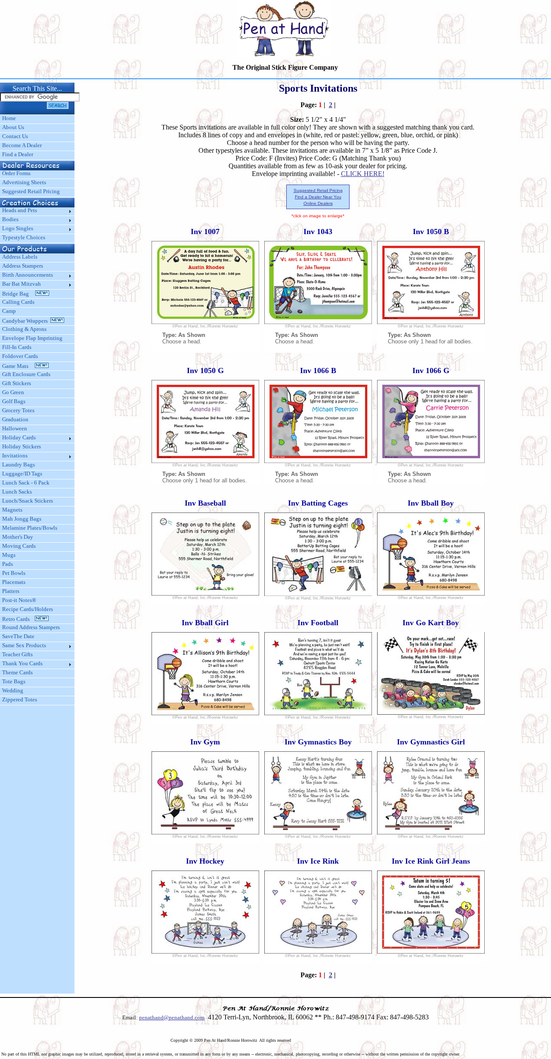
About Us (13, 127)
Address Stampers (22, 265)
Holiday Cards (19, 437)
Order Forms (16, 173)
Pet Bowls (13, 573)
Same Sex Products (24, 645)
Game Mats (18, 366)
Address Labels (19, 256)
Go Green (13, 392)
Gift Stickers (16, 383)
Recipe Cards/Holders (27, 609)
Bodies (10, 219)
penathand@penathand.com (171, 1017)
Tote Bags (13, 681)
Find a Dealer (17, 154)
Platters (10, 591)
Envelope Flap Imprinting (32, 338)
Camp (9, 311)
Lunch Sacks (17, 491)
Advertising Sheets (24, 182)
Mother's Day (17, 537)
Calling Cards (18, 302)
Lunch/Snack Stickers (27, 500)
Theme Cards (17, 672)
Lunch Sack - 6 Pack (26, 482)
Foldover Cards (20, 356)
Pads (7, 564)
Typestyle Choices (23, 237)
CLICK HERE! (362, 173)
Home (9, 118)
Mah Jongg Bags (21, 519)
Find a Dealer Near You (318, 197)
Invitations (15, 455)
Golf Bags (13, 401)
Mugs (8, 555)
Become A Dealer (22, 145)
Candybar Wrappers (26, 321)
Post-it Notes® (19, 600)
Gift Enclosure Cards (26, 374)
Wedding (12, 690)
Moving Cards (19, 546)
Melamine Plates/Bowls (29, 528)
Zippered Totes (19, 699)
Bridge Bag (18, 293)
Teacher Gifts (17, 654)
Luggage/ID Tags (22, 473)
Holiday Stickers (21, 446)
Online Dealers (318, 203)
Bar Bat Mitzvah (21, 284)
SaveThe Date (18, 636)
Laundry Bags (18, 464)
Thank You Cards (22, 663)
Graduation (15, 419)
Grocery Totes (18, 410)
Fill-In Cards (16, 347)
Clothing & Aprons (25, 329)
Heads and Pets (19, 210)
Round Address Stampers (31, 627)
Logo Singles (17, 228)
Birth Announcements (27, 275)
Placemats (13, 582)
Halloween (14, 428)
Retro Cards (18, 619)
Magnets (12, 509)
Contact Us (15, 136)
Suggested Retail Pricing (31, 191)
